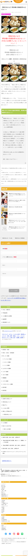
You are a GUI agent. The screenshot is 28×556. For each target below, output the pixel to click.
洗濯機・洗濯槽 (19, 337)
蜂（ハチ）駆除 (6, 355)
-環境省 (2, 525)
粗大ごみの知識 (7, 429)
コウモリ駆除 (5, 381)
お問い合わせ (3, 493)
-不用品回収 (3, 500)
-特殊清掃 (2, 507)
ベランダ (22, 335)
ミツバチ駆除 (7, 365)
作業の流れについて (7, 401)
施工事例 (2, 489)
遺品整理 (4, 319)
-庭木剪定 (2, 511)
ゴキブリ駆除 (5, 374)
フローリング (5, 334)
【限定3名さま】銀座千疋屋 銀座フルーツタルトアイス (16, 214)
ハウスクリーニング (8, 331)
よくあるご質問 (6, 408)
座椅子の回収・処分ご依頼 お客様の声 (11, 437)
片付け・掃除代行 (6, 309)
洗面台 (14, 335)
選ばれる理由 (3, 486)
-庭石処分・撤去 (3, 504)
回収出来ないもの (8, 414)
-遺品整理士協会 (3, 529)
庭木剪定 (4, 390)
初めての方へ (3, 485)
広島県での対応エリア (7, 398)
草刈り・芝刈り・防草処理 (8, 352)
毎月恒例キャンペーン (6, 14)
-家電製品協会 (3, 528)
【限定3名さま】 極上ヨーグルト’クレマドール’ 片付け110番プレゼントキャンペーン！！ (16, 228)
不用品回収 (5, 312)
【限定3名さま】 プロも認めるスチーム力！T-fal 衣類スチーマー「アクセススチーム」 (8, 238)
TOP (14, 471)
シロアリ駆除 (5, 371)
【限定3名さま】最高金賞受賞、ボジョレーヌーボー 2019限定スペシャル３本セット (21, 238)
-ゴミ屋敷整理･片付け (4, 503)
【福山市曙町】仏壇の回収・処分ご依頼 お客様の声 (14, 445)
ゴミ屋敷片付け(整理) (7, 316)
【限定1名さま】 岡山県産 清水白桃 (15, 206)
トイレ (18, 335)
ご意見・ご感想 (3, 490)
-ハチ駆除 (2, 508)
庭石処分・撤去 (6, 349)
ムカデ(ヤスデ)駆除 (7, 368)
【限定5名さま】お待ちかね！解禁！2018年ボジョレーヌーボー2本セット (16, 201)
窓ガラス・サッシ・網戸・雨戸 (8, 337)
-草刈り (2, 512)
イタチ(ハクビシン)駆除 (8, 384)
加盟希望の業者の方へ (7, 460)
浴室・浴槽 (9, 335)
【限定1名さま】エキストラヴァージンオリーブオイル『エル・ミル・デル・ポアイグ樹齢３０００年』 (16, 221)
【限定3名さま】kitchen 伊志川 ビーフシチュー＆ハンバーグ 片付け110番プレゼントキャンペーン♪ (16, 195)
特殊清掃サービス (6, 322)
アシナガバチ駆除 (8, 359)
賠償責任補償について (4, 494)
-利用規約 (2, 518)
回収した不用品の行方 (7, 411)
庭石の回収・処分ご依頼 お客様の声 (11, 448)
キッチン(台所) (16, 334)
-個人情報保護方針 (4, 519)
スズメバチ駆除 (7, 362)
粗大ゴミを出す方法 (7, 425)
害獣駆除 (4, 377)
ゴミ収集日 (5, 422)
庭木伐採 (4, 387)
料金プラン (5, 405)
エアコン (11, 334)
